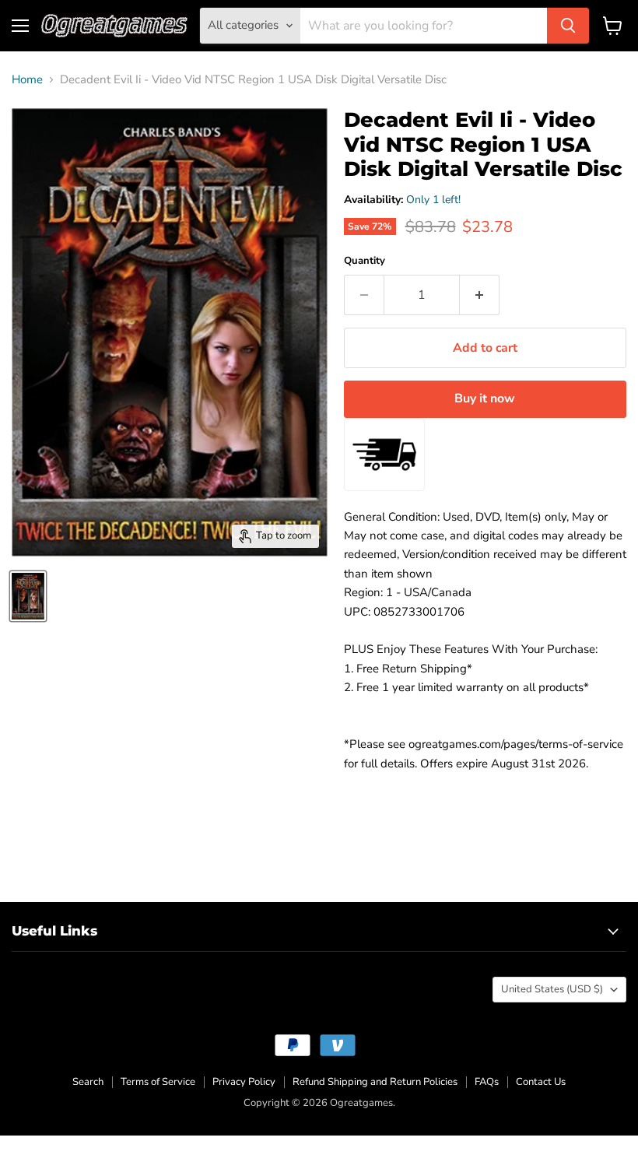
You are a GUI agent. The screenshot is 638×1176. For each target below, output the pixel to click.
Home (27, 79)
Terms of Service (158, 1082)
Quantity (364, 261)
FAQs (487, 1082)
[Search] (568, 26)
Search (87, 1082)
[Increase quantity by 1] (480, 295)
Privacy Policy (243, 1082)
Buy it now (484, 398)
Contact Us (541, 1082)
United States (552, 989)
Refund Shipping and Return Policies (375, 1082)
